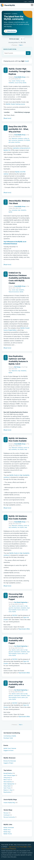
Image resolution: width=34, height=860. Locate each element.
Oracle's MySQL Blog (11, 802)
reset (26, 61)
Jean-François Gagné (10, 775)
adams (23, 609)
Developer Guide (8, 738)
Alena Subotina (9, 781)
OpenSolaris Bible (24, 629)
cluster (13, 80)
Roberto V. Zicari (9, 790)
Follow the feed (11, 31)
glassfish (11, 608)
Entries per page (14, 38)
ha (21, 80)
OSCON (14, 615)
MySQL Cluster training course (15, 104)
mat (19, 449)
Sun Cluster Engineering (20, 602)
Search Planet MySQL (9, 49)
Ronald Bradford (9, 773)
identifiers (17, 142)
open (21, 606)
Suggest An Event (8, 750)
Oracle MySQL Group (19, 77)
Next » (21, 45)
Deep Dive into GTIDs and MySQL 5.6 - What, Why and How (18, 129)
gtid (10, 142)
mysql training (18, 82)
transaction (14, 140)
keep (25, 449)
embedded (14, 210)
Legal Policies (12, 846)
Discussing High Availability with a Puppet (16, 596)
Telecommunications (14, 291)
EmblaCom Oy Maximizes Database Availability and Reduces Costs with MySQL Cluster (19, 278)
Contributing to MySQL (10, 736)
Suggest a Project (8, 763)
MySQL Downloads (9, 827)
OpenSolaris (17, 608)
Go (28, 53)
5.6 (25, 140)
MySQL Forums (8, 833)
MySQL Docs (7, 829)
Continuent (8, 815)
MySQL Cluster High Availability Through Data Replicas (19, 71)
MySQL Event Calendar (10, 748)
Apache (14, 606)
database (20, 138)
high (23, 80)
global (12, 142)
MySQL (25, 82)
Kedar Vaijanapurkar (10, 784)
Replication (14, 138)
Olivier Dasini (8, 786)
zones (10, 611)
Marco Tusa (8, 779)
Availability (11, 82)
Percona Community (10, 817)
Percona (7, 813)
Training (18, 80)
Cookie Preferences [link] (11, 848)
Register (31, 1)
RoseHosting (8, 792)
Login (25, 1)
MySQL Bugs (7, 831)
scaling (25, 138)
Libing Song (8, 777)
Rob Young (17, 367)
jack (27, 609)
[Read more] (7, 118)
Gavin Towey (8, 788)
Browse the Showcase (10, 761)
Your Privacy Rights (22, 846)
